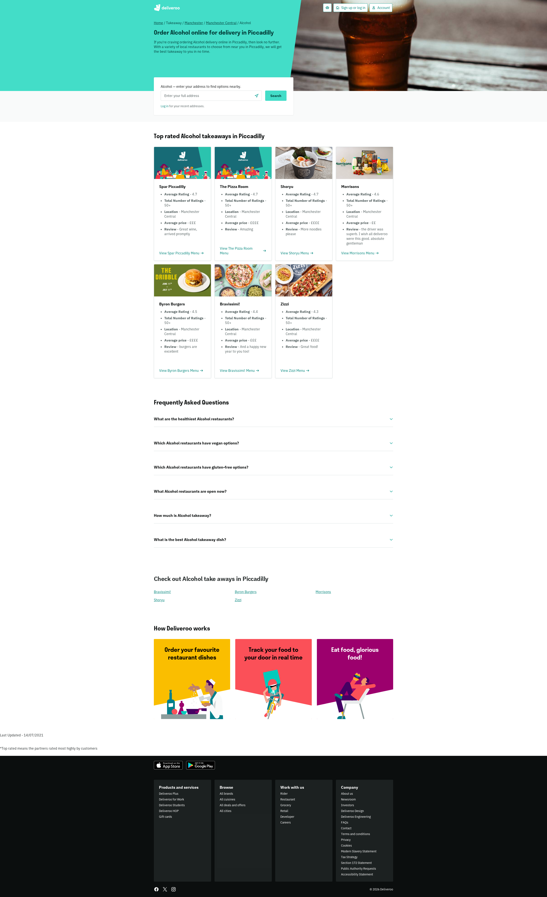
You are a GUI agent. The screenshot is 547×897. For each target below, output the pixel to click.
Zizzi (238, 600)
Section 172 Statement (356, 863)
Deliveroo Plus (168, 794)
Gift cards (165, 817)
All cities (225, 811)
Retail (284, 811)
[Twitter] (165, 889)
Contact (346, 828)
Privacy (346, 840)
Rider (284, 794)
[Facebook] (156, 889)
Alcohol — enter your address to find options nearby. (201, 86)
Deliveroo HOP (169, 811)
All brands (226, 794)
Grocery (285, 805)
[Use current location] (256, 95)
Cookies (346, 845)
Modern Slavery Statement (358, 851)
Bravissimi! (162, 592)
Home (158, 23)
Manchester (194, 23)
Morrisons (323, 592)
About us (347, 794)
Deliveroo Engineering (356, 817)
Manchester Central (221, 23)
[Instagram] (173, 889)
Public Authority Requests (358, 869)
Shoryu (159, 600)
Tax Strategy (349, 857)
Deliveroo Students (172, 805)
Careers (285, 822)
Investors (347, 805)
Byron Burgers (246, 592)
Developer (287, 817)
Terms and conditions (355, 834)
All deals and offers (233, 805)
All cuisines (227, 799)
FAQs (344, 822)
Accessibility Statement (357, 874)
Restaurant (287, 799)
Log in (165, 106)
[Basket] (327, 7)
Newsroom (348, 799)
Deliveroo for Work (171, 799)
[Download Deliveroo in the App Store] (168, 765)
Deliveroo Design (352, 811)
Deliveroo (167, 7)
